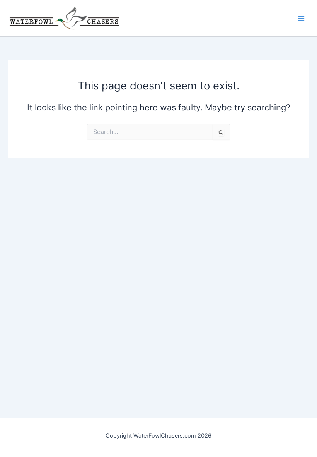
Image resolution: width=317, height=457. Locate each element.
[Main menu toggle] (301, 18)
